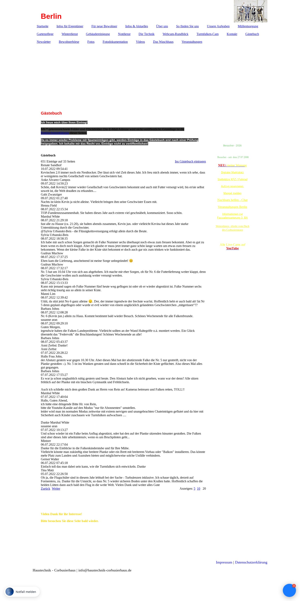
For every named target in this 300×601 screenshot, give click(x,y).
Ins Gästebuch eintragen (190, 161)
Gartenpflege (45, 34)
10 (198, 488)
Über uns (162, 26)
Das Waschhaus (163, 41)
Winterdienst (70, 34)
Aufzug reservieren (232, 186)
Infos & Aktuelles (136, 26)
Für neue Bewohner (104, 26)
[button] (289, 590)
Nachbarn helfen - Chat (232, 200)
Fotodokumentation (115, 41)
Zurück (45, 488)
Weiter (56, 488)
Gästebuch (252, 34)
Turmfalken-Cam (208, 34)
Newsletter (44, 41)
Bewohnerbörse (69, 41)
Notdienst (124, 34)
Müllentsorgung (248, 26)
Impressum (224, 562)
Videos (140, 41)
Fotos (90, 41)
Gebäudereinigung (98, 34)
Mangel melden (232, 193)
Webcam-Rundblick (175, 34)
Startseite (42, 26)
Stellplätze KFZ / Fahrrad (232, 179)
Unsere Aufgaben (218, 26)
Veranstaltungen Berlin (232, 207)
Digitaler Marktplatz (232, 172)
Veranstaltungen (192, 41)
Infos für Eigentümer (70, 26)
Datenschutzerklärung (55, 133)
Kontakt (232, 34)
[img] (150, 11)
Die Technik (146, 34)
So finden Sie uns (187, 26)
